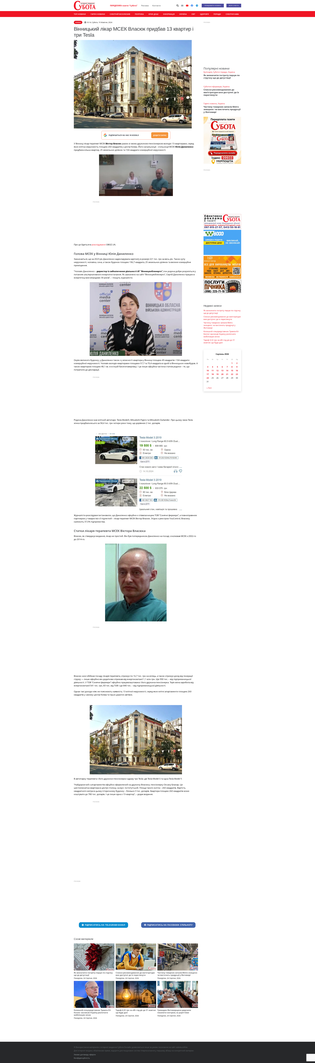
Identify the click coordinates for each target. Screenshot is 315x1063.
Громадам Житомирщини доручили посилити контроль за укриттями (174, 1011)
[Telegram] (197, 5)
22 (232, 374)
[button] (177, 5)
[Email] (182, 5)
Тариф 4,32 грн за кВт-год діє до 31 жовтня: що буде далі (136, 1011)
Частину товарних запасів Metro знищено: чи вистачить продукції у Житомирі (177, 973)
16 (237, 370)
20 (222, 374)
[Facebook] (192, 5)
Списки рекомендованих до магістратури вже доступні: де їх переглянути (135, 973)
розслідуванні (99, 244)
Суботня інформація (213, 86)
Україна (231, 72)
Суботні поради (220, 72)
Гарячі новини (210, 103)
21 (227, 374)
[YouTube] (187, 5)
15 (232, 370)
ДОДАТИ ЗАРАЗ (159, 135)
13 (222, 370)
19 (217, 374)
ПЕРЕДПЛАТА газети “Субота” (123, 5)
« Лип (209, 388)
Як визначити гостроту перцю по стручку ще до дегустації (93, 973)
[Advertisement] (136, 221)
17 (208, 374)
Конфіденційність (82, 1058)
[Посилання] (84, 5)
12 (217, 370)
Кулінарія (208, 72)
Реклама (145, 5)
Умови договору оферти (85, 1054)
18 (213, 374)
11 (213, 370)
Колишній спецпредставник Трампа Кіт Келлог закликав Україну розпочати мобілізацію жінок (92, 1012)
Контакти (156, 5)
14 (227, 370)
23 (237, 374)
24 (208, 378)
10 (208, 370)
